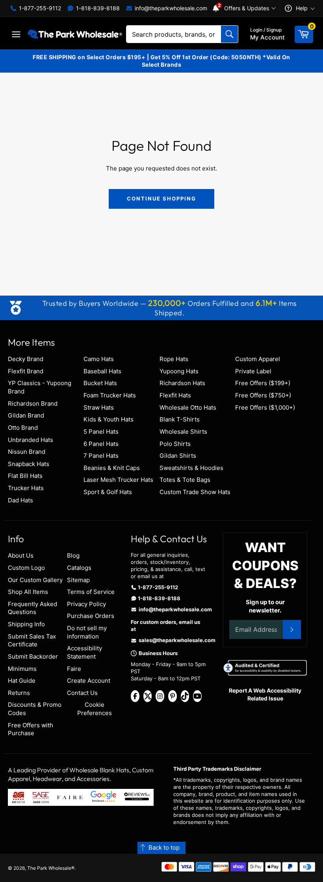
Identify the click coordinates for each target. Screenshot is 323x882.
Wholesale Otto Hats (188, 407)
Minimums (22, 668)
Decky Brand (25, 359)
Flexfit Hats (175, 395)
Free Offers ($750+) (263, 395)
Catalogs (79, 567)
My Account (267, 34)
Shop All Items (28, 591)
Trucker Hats (26, 488)
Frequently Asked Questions (32, 608)
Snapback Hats (28, 464)
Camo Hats (99, 359)
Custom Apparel (257, 359)
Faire (74, 668)
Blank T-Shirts (180, 419)
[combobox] (182, 34)
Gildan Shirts (178, 455)
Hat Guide (21, 680)
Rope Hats (174, 359)
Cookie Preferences (94, 709)
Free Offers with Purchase (30, 729)
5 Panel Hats (101, 431)
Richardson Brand (33, 403)
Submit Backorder (33, 656)
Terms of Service (91, 591)
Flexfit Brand (25, 371)
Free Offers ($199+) (262, 383)
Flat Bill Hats (25, 475)
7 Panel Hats (101, 455)
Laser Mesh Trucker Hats (118, 479)
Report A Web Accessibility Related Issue (265, 694)
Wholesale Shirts (183, 431)
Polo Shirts (175, 444)
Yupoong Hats (179, 371)
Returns (19, 693)
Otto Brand (23, 427)
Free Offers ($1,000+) (265, 407)
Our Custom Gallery (35, 580)
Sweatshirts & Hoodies (191, 468)
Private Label (253, 371)
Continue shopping (161, 198)
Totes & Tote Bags (185, 479)
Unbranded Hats (30, 440)
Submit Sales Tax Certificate (32, 640)
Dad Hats (20, 500)
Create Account (88, 680)
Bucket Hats (100, 383)
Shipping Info (26, 624)
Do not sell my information (87, 632)
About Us (20, 555)
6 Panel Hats (101, 444)
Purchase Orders (90, 616)
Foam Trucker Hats (110, 395)
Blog (73, 555)
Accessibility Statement (84, 652)
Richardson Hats (182, 383)
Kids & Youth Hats (109, 419)
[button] (161, 848)
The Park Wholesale (49, 868)
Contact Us (82, 693)
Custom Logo (26, 567)
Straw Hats (99, 407)
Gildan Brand (26, 415)
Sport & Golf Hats (108, 492)
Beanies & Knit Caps (112, 468)
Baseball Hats (102, 371)
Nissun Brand (26, 451)
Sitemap (78, 580)
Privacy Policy (86, 604)
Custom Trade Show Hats (195, 492)
